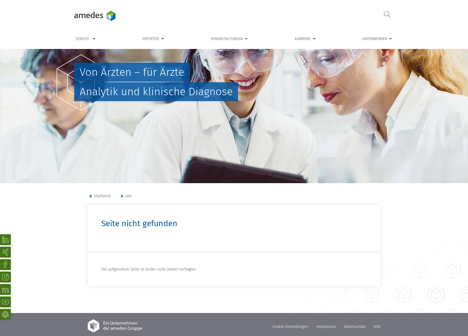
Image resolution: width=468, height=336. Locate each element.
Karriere (302, 39)
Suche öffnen (387, 14)
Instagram (5, 277)
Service (82, 39)
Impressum (326, 326)
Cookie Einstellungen (290, 326)
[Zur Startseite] (108, 16)
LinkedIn (5, 239)
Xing (5, 252)
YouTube (5, 302)
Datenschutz (354, 326)
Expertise (150, 39)
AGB (376, 326)
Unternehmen (374, 39)
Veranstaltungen (227, 39)
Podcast (5, 314)
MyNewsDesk (5, 289)
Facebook (5, 264)
